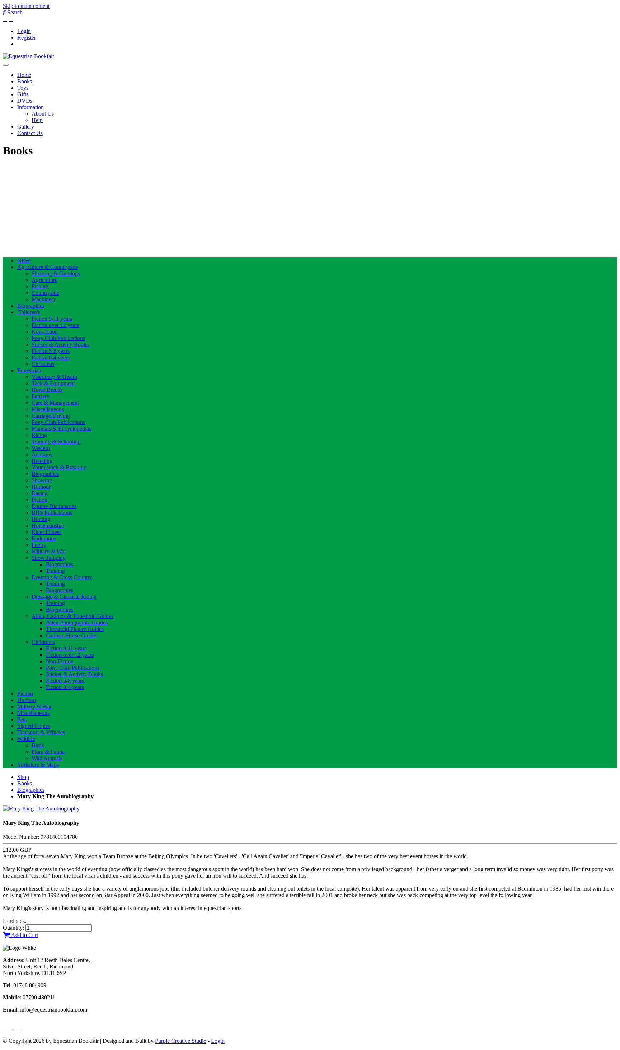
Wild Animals (47, 758)
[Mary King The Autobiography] (41, 808)
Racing (40, 493)
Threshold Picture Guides (75, 629)
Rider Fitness (46, 532)
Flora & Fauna (48, 752)
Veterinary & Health (54, 377)
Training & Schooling (56, 441)
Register (26, 37)
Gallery (25, 127)
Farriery (41, 396)
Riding (39, 435)
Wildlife (26, 739)
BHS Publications (52, 513)
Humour (41, 487)
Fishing (40, 286)
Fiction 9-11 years (52, 319)
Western (41, 448)
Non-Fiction (60, 661)
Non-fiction (45, 332)
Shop (23, 777)
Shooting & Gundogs (56, 273)
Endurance (44, 538)
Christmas (43, 364)
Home (24, 75)
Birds (38, 745)
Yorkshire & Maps (38, 765)
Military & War (49, 551)
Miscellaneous (48, 409)
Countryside (45, 293)
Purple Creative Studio (180, 1041)
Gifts (22, 94)
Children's (28, 312)
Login (24, 31)
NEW (23, 260)
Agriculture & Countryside (47, 267)
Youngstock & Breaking (59, 467)
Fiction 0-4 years (51, 357)
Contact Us (30, 133)
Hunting (41, 519)
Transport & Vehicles (41, 732)
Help (37, 120)
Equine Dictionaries (54, 506)
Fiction (39, 500)
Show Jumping (49, 558)
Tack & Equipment (53, 383)
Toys (22, 88)
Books (24, 81)
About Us (43, 114)
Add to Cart (24, 935)
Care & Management (55, 403)
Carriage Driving (51, 416)
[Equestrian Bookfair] (28, 56)
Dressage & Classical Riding (64, 597)
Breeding (42, 461)
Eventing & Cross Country (62, 577)
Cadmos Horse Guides (71, 635)
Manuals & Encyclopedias (61, 429)
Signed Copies (33, 726)
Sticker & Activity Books (60, 345)
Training (55, 571)
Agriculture (44, 280)
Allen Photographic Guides (77, 622)
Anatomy (42, 454)
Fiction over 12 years (55, 325)
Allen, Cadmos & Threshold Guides (72, 616)
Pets (22, 719)
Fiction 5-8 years (51, 351)
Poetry (39, 545)
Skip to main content (26, 6)
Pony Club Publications (58, 338)
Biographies (30, 306)
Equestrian (29, 370)
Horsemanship (48, 525)
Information (30, 107)
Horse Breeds (47, 390)
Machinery (44, 299)
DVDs (24, 101)
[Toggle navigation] (6, 65)
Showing (42, 480)
